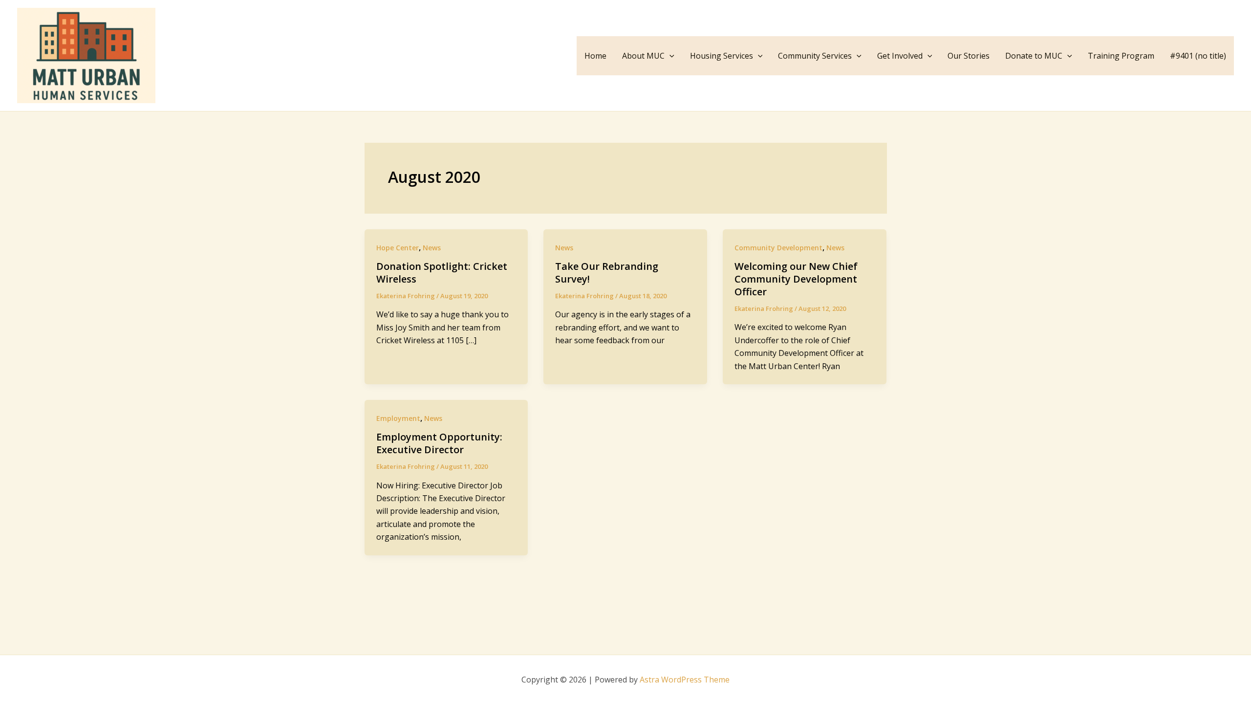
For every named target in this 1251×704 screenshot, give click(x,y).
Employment (398, 418)
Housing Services (721, 55)
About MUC (643, 55)
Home (595, 55)
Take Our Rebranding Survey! (606, 273)
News (432, 247)
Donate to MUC (1033, 55)
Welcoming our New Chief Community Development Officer (796, 279)
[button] (669, 55)
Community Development (778, 247)
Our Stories (969, 55)
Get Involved (900, 55)
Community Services (815, 55)
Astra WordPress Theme (685, 679)
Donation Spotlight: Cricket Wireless (441, 273)
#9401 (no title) (1198, 55)
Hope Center (397, 247)
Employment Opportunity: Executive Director (439, 443)
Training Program (1121, 55)
